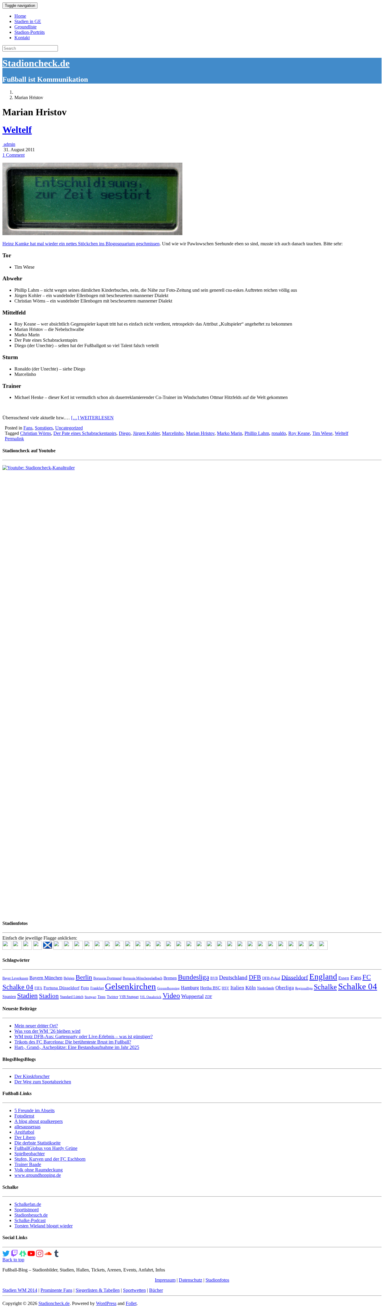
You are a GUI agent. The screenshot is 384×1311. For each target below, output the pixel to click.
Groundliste (25, 26)
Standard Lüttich (71, 997)
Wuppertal (192, 996)
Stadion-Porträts (29, 32)
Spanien (9, 996)
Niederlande (265, 988)
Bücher (156, 1290)
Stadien (27, 995)
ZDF (208, 996)
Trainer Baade (27, 1164)
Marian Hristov (200, 433)
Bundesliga (193, 977)
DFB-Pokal (271, 978)
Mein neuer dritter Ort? (36, 1025)
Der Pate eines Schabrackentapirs (84, 433)
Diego (124, 433)
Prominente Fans (56, 1290)
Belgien (69, 978)
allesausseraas (27, 1126)
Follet (131, 1303)
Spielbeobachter (29, 1153)
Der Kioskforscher (32, 1076)
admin (8, 144)
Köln (250, 988)
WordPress (106, 1303)
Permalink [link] (14, 438)
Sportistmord (26, 1209)
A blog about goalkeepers (38, 1121)
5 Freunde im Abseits (34, 1110)
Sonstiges (44, 427)
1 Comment (13, 155)
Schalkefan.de (27, 1204)
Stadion (49, 996)
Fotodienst (24, 1115)
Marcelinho (173, 433)
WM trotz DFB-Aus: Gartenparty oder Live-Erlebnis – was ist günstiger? (83, 1036)
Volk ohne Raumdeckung (38, 1169)
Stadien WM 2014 (19, 1290)
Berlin (84, 977)
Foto (85, 987)
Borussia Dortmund (107, 978)
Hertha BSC (210, 988)
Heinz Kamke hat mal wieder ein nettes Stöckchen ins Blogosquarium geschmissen (81, 243)
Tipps (102, 997)
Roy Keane (299, 433)
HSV (225, 988)
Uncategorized (69, 427)
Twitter (112, 996)
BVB (214, 978)
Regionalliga (304, 988)
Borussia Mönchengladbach (142, 978)
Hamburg (190, 987)
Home (20, 16)
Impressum (165, 1280)
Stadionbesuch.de (31, 1215)
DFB (255, 977)
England (323, 976)
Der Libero (24, 1137)
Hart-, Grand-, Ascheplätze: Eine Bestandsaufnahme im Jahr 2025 (76, 1047)
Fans (27, 427)
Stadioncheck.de (36, 63)
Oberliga (284, 988)
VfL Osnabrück (150, 997)
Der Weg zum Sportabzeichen (42, 1081)
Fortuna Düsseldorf (62, 987)
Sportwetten (134, 1290)
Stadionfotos (217, 1280)
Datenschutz (190, 1280)
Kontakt (22, 37)
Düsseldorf (294, 977)
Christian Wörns (35, 433)
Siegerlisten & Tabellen (98, 1290)
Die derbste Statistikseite (37, 1142)
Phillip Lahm (256, 433)
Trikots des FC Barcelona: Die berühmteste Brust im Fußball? (72, 1041)
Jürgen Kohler (146, 433)
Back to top (13, 1259)
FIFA (38, 988)
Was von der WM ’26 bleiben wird (47, 1031)
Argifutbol (24, 1132)
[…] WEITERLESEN (92, 417)
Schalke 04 (357, 986)
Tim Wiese (322, 433)
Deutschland (233, 977)
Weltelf (17, 129)
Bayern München (45, 977)
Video (171, 995)
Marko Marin (229, 433)
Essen (343, 978)
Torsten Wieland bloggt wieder (43, 1225)
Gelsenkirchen (130, 986)
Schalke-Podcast (30, 1220)
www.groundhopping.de (37, 1175)
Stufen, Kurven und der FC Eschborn (50, 1159)
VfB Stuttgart (129, 997)
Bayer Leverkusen (15, 978)
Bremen (170, 978)
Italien (237, 988)
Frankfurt (97, 988)
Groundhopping (168, 988)
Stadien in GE (27, 21)
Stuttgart (90, 997)
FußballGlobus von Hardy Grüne (45, 1148)
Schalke (325, 987)
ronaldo (279, 433)
